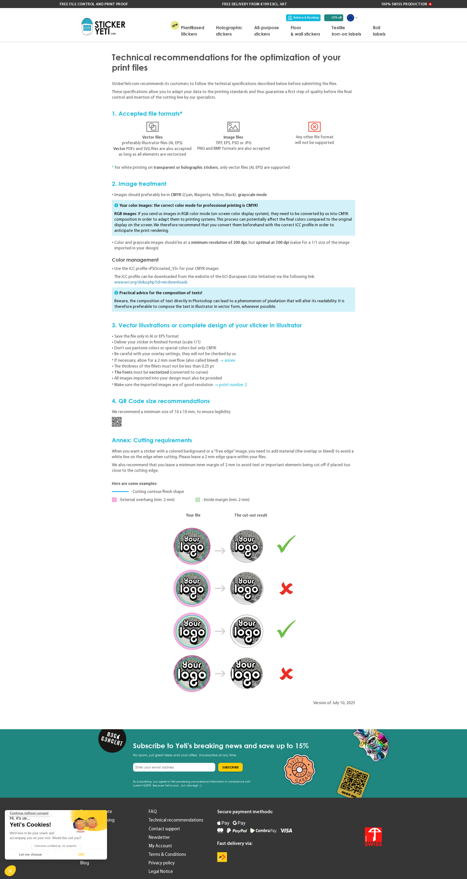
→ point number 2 (230, 384)
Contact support (164, 829)
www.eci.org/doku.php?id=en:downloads (151, 282)
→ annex (227, 360)
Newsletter (159, 837)
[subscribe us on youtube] (351, 815)
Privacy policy (162, 863)
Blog (84, 863)
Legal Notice (161, 871)
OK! (81, 854)
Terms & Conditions (167, 854)
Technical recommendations (176, 820)
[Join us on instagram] (376, 815)
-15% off (335, 17)
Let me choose (30, 854)
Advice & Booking (306, 17)
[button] (10, 871)
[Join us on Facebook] (364, 815)
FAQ (153, 811)
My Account (160, 846)
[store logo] (103, 27)
